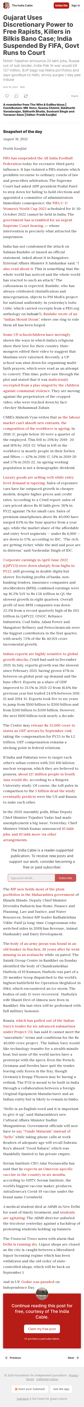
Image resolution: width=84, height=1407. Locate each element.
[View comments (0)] (16, 96)
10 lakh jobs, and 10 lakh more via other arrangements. (38, 834)
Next (71, 1358)
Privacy (73, 1375)
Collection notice (47, 1379)
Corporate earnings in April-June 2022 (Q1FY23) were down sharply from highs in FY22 (38, 565)
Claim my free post (42, 1329)
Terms (30, 1379)
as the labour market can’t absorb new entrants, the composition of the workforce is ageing (41, 423)
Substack (23, 1399)
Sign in (75, 5)
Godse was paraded (37, 1281)
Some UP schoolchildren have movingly (36, 334)
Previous (15, 1358)
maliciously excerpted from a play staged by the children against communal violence (41, 385)
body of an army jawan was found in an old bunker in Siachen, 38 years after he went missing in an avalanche (41, 949)
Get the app (61, 1389)
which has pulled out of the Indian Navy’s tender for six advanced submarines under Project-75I (39, 1026)
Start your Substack (31, 1389)
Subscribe (61, 5)
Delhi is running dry (20, 1244)
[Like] (7, 96)
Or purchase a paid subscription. (42, 1338)
